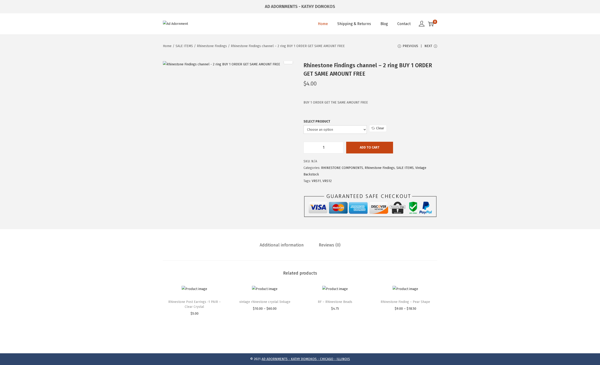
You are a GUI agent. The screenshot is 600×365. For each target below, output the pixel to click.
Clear (380, 128)
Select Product (317, 121)
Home (167, 46)
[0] (431, 24)
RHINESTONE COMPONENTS (342, 168)
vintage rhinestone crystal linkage (264, 302)
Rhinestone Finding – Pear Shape (405, 302)
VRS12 (327, 181)
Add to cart (369, 147)
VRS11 (316, 181)
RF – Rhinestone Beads (335, 302)
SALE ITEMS (184, 46)
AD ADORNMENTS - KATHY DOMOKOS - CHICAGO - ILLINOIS (306, 359)
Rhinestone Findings (212, 46)
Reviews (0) (330, 245)
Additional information (282, 245)
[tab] (282, 245)
